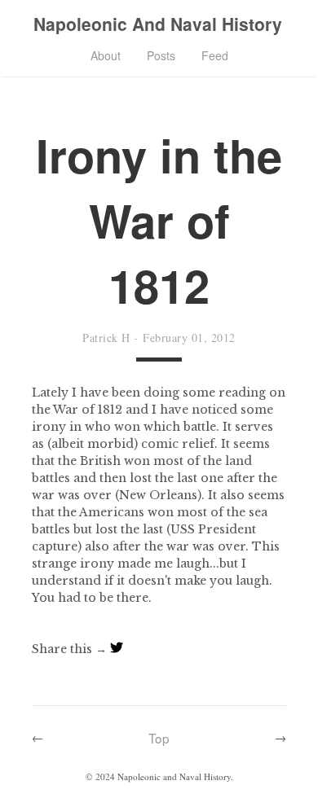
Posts (161, 55)
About (106, 55)
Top (159, 738)
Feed (214, 55)
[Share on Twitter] (116, 649)
